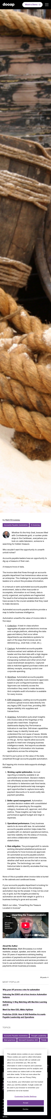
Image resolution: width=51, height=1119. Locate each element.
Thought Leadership (38, 1035)
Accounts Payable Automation (16, 525)
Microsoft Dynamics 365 (28, 1040)
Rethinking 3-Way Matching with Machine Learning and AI (25, 1003)
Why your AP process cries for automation (21, 989)
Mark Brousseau (12, 520)
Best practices (9, 1040)
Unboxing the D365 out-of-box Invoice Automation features (25, 996)
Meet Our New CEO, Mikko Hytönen (18, 1009)
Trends (43, 1040)
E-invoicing (35, 525)
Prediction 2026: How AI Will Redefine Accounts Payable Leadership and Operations (24, 1016)
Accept (25, 1103)
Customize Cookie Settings (26, 1096)
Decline (25, 1109)
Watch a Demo (31, 4)
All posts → (44, 977)
